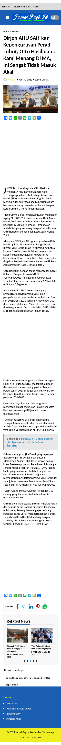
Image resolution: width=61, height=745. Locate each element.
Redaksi (12, 79)
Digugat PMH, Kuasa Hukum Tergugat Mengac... (16, 648)
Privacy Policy (13, 713)
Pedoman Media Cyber (18, 708)
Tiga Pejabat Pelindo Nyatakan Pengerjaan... (41, 647)
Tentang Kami (13, 718)
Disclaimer (11, 703)
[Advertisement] (30, 153)
